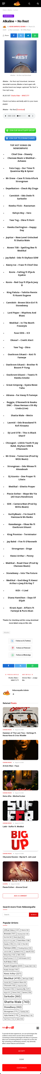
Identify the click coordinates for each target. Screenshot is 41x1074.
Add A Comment (20, 896)
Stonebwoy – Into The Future (21, 573)
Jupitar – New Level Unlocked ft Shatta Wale (22, 239)
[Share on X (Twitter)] (21, 35)
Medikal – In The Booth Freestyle (21, 324)
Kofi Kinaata (24, 958)
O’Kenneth (9, 986)
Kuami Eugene (13, 966)
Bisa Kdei (8, 937)
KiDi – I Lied (22, 590)
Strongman (11, 1011)
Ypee (20, 1019)
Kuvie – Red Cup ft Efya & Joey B (22, 284)
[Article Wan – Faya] (20, 750)
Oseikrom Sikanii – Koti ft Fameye (22, 356)
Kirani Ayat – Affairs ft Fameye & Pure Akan (22, 609)
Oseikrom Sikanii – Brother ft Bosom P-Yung (22, 366)
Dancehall (8, 16)
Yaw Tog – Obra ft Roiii (21, 220)
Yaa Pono (9, 1019)
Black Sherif (19, 937)
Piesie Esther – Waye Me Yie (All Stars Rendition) (22, 495)
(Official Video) (11, 930)
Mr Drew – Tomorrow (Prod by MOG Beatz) (22, 458)
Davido (8, 944)
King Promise (10, 958)
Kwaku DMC (30, 966)
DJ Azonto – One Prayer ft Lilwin (21, 478)
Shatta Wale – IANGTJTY (20, 96)
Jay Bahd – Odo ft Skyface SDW (21, 257)
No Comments (14, 30)
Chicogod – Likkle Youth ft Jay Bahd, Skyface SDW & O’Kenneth (22, 445)
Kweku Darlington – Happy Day (21, 229)
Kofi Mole (10, 962)
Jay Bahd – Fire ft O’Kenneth (22, 541)
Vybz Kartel (11, 1015)
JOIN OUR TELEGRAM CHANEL (22, 138)
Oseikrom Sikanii (19, 982)
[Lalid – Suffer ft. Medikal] (20, 811)
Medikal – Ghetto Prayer (22, 486)
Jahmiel (7, 951)
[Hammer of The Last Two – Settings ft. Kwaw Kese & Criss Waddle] (20, 717)
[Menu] (3, 3)
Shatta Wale (17, 1002)
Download (20, 110)
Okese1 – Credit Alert (21, 340)
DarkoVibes (23, 940)
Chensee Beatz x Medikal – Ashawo (22, 160)
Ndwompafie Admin (17, 26)
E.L (17, 944)
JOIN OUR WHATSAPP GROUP (22, 130)
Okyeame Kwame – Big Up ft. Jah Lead (19, 857)
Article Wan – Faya (11, 766)
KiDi (21, 955)
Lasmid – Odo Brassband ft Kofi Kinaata (21, 424)
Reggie (7, 992)
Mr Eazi (27, 979)
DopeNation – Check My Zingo (22, 188)
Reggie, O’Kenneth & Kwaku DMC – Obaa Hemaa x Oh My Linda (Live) (22, 405)
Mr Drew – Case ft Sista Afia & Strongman (22, 180)
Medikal (12, 978)
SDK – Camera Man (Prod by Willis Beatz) (22, 505)
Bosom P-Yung (9, 940)
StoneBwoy (13, 1007)
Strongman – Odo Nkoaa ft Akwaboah (21, 468)
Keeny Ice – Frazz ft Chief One (22, 264)
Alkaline (6, 632)
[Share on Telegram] (28, 35)
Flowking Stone (24, 948)
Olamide (7, 982)
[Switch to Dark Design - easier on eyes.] (29, 4)
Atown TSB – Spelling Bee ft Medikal (22, 249)
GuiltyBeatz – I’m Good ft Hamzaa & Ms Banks (21, 516)
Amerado (9, 934)
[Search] (38, 3)
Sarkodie (12, 996)
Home (4, 10)
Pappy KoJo (22, 985)
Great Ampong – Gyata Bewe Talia (21, 386)
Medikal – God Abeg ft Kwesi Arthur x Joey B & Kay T (22, 582)
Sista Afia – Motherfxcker (14, 796)
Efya (25, 944)
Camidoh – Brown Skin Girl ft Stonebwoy (22, 304)
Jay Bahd (18, 951)
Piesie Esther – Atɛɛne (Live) (15, 887)
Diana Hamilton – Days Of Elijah (22, 599)
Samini (26, 992)
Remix (16, 992)
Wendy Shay (26, 1015)
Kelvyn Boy (9, 955)
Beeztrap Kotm (23, 934)
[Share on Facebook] (13, 35)
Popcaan (9, 989)
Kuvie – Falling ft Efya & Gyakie (22, 274)
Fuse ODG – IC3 (22, 332)
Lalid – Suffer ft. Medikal (13, 826)
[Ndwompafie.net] (17, 3)
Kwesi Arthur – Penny (21, 555)
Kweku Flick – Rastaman (22, 205)
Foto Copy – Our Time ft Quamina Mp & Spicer (22, 170)
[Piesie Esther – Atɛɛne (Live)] (20, 871)
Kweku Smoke (11, 970)
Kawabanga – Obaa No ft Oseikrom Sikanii (22, 526)
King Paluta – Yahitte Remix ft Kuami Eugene (22, 294)
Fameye (10, 948)
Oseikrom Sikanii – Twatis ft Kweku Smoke (21, 376)
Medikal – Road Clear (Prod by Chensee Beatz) (22, 564)
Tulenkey (24, 1011)
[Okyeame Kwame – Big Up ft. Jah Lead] (20, 841)
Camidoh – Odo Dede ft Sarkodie (21, 197)
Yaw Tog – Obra (22, 347)
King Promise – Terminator (22, 534)
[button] (38, 1028)
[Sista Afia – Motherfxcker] (20, 780)
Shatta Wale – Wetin (22, 415)
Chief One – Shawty (21, 154)
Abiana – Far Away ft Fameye (22, 395)
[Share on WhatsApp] (35, 35)
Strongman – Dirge (22, 548)
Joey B (29, 951)
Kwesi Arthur (12, 973)
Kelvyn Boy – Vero (21, 212)
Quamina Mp (23, 989)
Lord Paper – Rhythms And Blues (22, 314)
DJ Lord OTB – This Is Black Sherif (22, 434)
